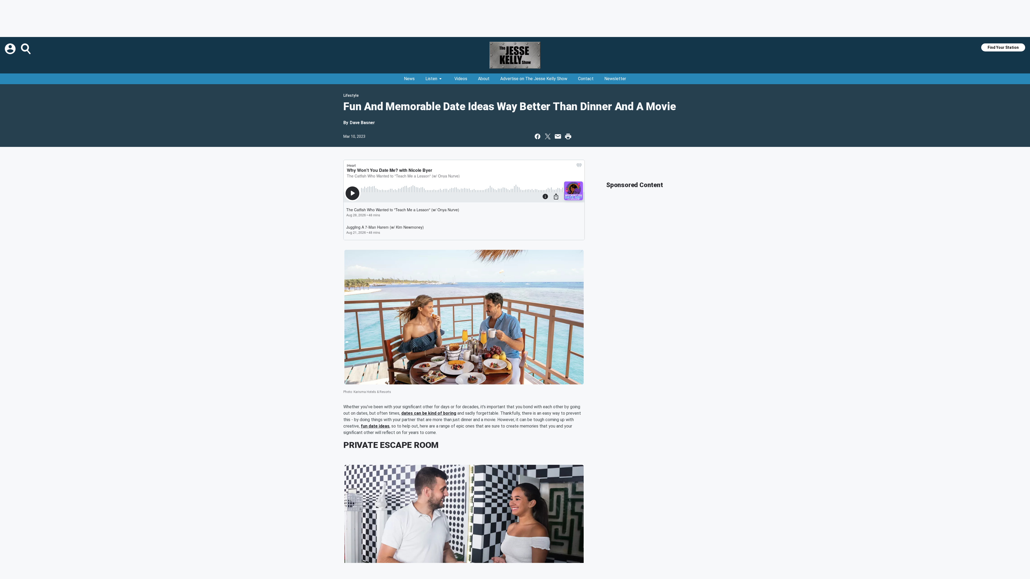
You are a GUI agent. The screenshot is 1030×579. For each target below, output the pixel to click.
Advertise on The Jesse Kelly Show (533, 78)
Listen (431, 78)
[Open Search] (26, 48)
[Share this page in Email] (558, 136)
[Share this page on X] (547, 136)
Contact (586, 78)
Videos (460, 78)
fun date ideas (375, 426)
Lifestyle (351, 95)
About (484, 78)
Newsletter (615, 78)
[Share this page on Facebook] (537, 136)
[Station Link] (515, 55)
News (409, 78)
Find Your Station (1003, 47)
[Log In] (11, 48)
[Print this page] (568, 136)
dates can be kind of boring (428, 413)
